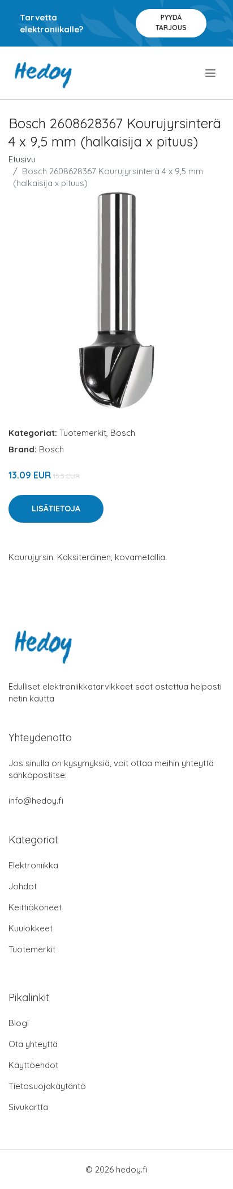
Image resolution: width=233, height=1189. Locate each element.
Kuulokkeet (30, 928)
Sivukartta (28, 1107)
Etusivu (22, 159)
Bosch (122, 432)
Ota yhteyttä (33, 1044)
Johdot (22, 886)
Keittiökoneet (35, 907)
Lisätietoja (56, 508)
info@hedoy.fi (35, 800)
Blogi (18, 1023)
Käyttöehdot (33, 1065)
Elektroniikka (33, 865)
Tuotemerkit (82, 432)
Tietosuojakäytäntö (47, 1086)
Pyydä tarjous (171, 22)
